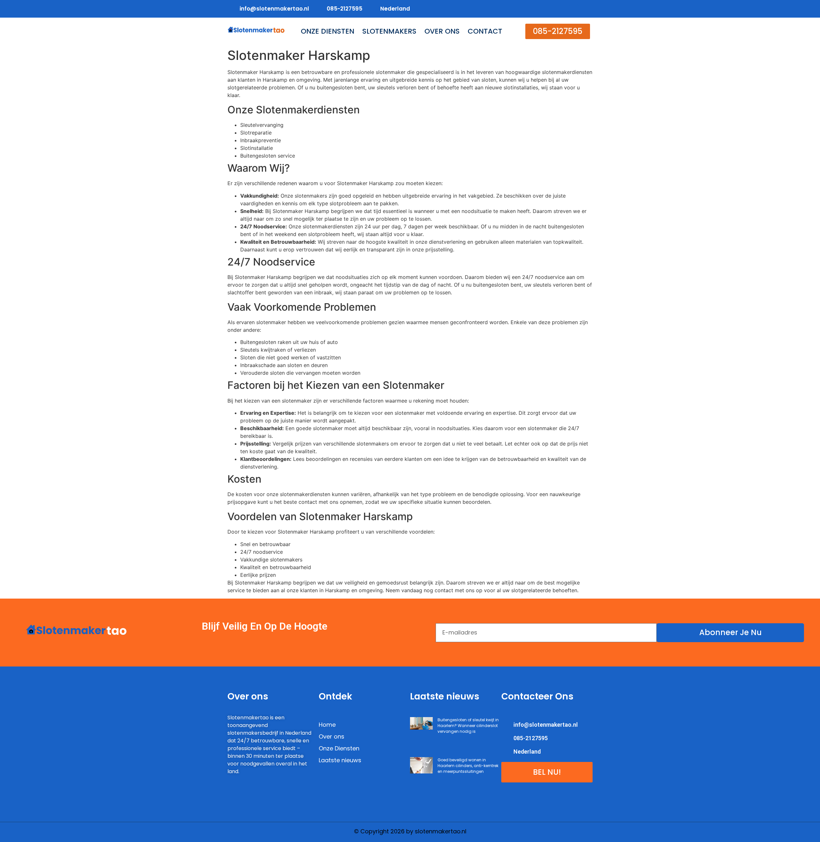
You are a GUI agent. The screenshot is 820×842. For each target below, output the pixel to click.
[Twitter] (561, 8)
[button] (557, 31)
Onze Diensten (327, 31)
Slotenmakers (389, 31)
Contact (485, 31)
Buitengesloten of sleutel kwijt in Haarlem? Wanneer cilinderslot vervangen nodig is (468, 725)
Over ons (442, 31)
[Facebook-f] (548, 8)
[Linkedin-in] (573, 8)
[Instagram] (586, 8)
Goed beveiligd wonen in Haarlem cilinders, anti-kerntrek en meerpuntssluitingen (468, 765)
